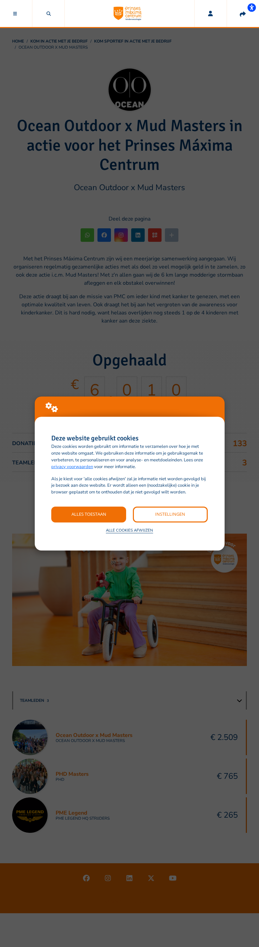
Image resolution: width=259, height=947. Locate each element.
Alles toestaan (88, 514)
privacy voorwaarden (72, 467)
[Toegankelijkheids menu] (252, 7)
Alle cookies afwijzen (129, 530)
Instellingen (170, 514)
